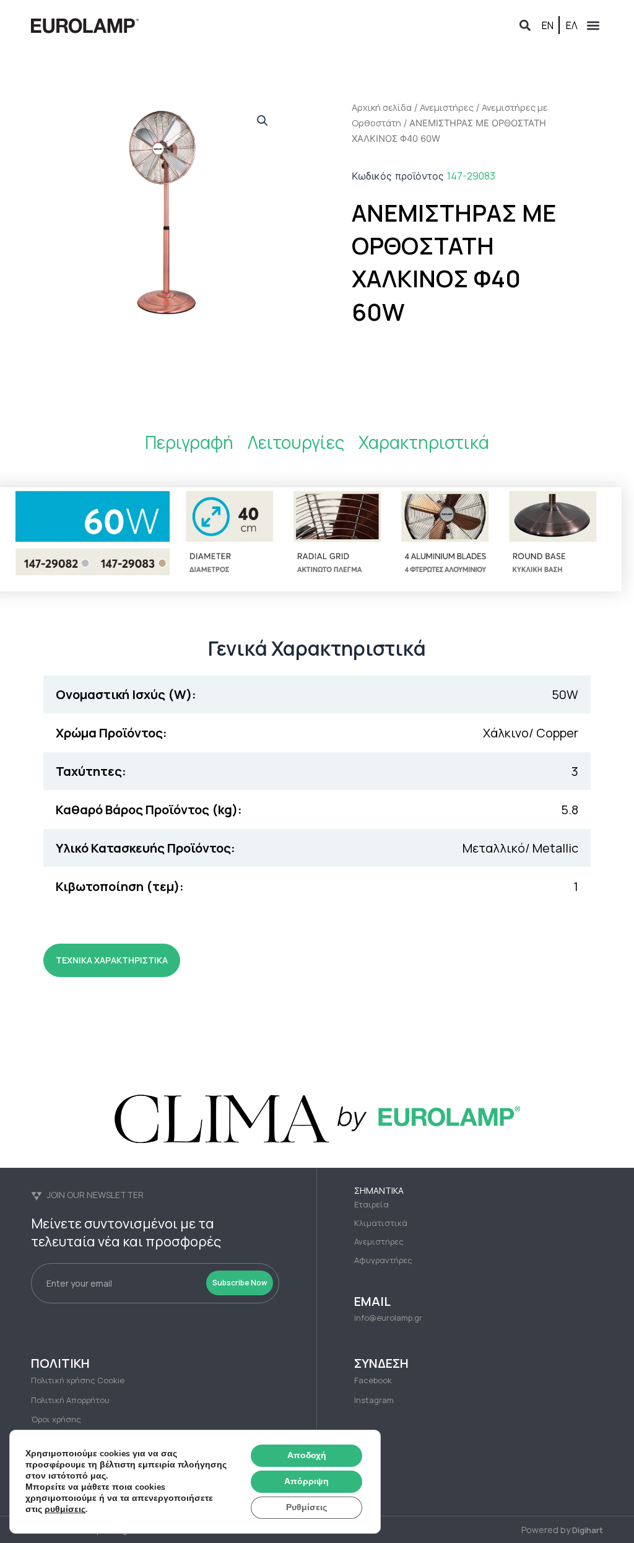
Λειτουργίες (296, 442)
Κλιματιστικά (380, 1222)
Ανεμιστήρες (447, 107)
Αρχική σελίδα (382, 107)
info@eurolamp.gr (388, 1317)
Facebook (373, 1380)
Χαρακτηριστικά (423, 442)
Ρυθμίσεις (306, 1507)
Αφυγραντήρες (383, 1260)
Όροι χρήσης (56, 1419)
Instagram (374, 1400)
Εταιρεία (371, 1204)
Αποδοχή (306, 1455)
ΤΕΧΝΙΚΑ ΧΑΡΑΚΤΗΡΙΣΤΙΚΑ (112, 960)
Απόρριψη (306, 1481)
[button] (525, 25)
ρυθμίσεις (65, 1509)
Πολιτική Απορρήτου (70, 1400)
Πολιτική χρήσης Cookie (77, 1380)
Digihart (587, 1530)
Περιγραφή (189, 442)
